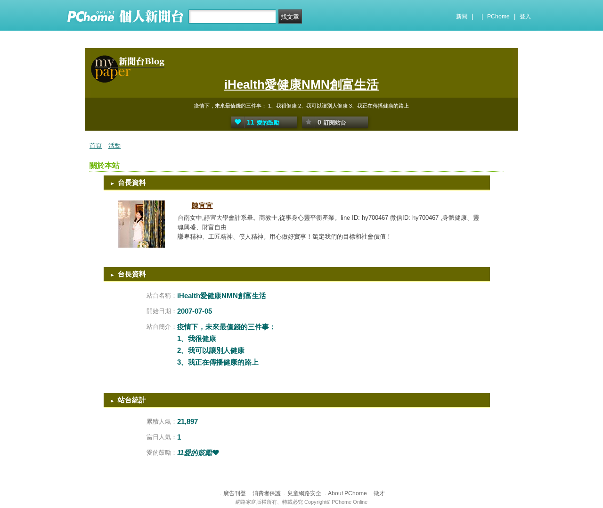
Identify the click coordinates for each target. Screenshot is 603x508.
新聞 (461, 16)
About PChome (347, 493)
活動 (114, 145)
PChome (498, 16)
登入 (525, 16)
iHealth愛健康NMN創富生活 (301, 84)
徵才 (379, 493)
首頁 (96, 145)
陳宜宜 (202, 205)
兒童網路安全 (304, 493)
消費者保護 (267, 493)
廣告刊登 (234, 493)
